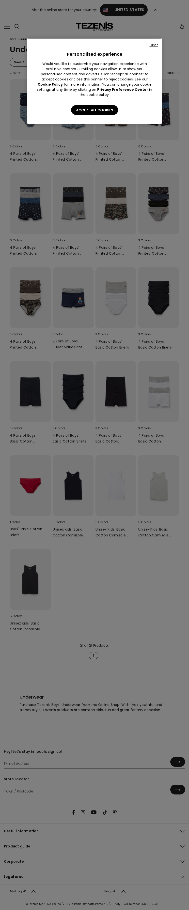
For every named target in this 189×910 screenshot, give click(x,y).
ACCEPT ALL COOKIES (94, 110)
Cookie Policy (50, 84)
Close (153, 45)
